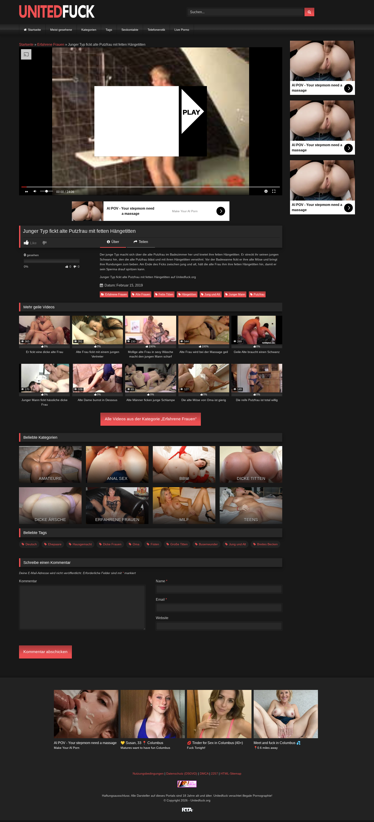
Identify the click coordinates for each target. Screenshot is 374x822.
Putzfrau (259, 294)
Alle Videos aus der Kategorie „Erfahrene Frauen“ (151, 419)
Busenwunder (208, 544)
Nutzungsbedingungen (148, 773)
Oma (136, 544)
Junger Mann (237, 294)
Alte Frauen (142, 294)
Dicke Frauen (112, 544)
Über (115, 242)
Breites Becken (267, 544)
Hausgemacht (82, 544)
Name (161, 581)
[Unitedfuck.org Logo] (57, 12)
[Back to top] (360, 809)
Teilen (143, 242)
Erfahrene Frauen (50, 44)
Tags (109, 29)
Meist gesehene (61, 29)
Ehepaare (54, 544)
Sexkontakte (129, 29)
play (191, 112)
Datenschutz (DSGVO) (181, 773)
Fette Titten (166, 294)
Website (162, 618)
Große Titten (179, 544)
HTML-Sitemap (231, 773)
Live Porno (181, 29)
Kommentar (28, 581)
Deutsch (31, 544)
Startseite (34, 29)
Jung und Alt (212, 294)
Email (161, 599)
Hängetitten (189, 294)
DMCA (204, 773)
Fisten (155, 544)
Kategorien (88, 29)
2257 (214, 773)
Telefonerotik (156, 29)
